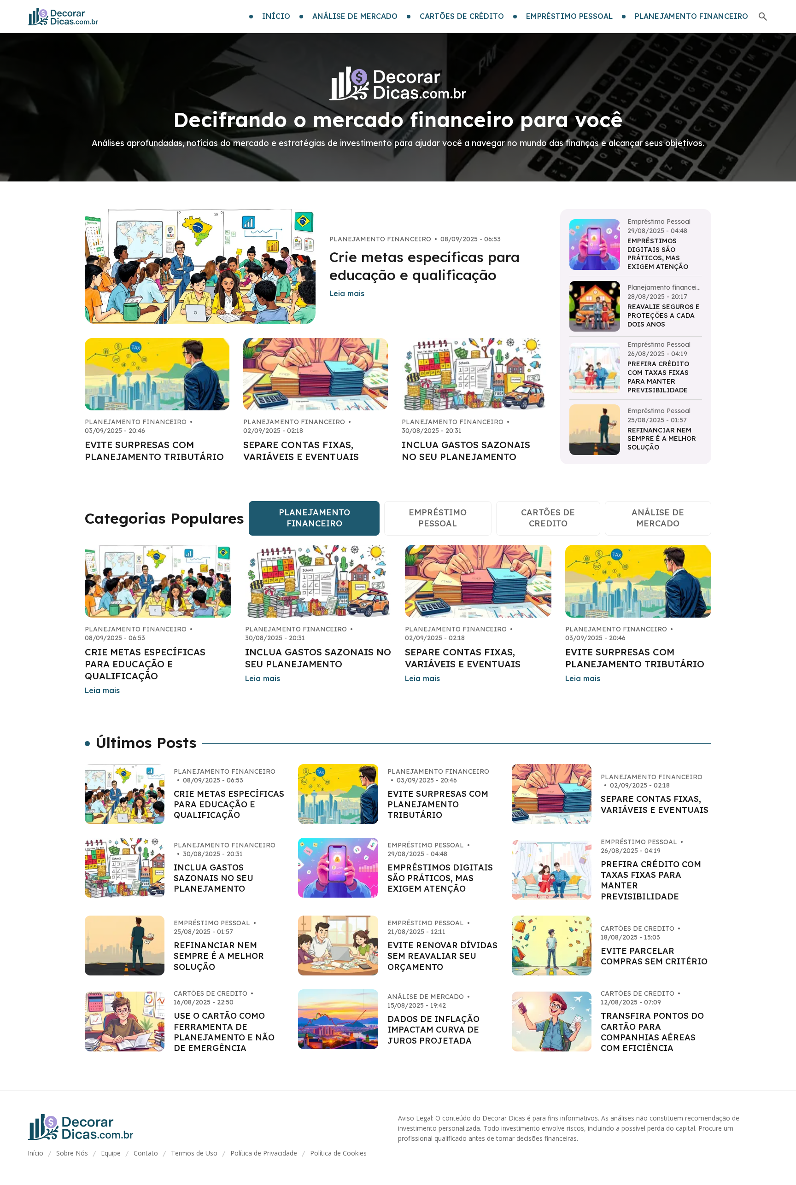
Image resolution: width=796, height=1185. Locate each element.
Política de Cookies (338, 1153)
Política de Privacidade (263, 1153)
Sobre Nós (72, 1153)
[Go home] (63, 16)
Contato (146, 1153)
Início (35, 1153)
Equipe (111, 1153)
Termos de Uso (194, 1153)
